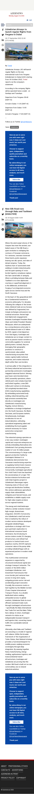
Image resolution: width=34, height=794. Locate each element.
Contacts (5, 770)
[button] (3, 30)
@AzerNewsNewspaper (18, 194)
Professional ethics (18, 766)
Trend (9, 66)
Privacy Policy (8, 778)
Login (30, 20)
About (4, 766)
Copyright (21, 778)
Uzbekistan (14, 127)
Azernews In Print (9, 774)
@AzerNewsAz (26, 122)
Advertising (17, 770)
